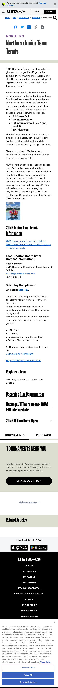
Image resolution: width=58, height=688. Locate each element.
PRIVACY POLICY (29, 610)
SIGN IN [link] (49, 11)
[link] (15, 27)
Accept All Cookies (28, 682)
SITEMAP (29, 599)
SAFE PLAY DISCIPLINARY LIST (29, 593)
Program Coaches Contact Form (23, 360)
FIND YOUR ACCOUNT (29, 616)
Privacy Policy (45, 662)
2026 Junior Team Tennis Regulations (26, 241)
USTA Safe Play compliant (19, 354)
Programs (36, 18)
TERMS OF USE (29, 582)
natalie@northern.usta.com (20, 274)
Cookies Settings (28, 668)
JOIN (37, 11)
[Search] (55, 17)
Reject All (28, 675)
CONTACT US (29, 577)
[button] (55, 4)
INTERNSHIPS (29, 571)
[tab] (14, 436)
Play (14, 18)
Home (7, 18)
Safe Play (23, 290)
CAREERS (29, 565)
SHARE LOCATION (29, 481)
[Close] (54, 622)
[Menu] (3, 11)
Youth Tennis (24, 18)
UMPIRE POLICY (29, 605)
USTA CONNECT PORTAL (29, 588)
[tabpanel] (29, 467)
